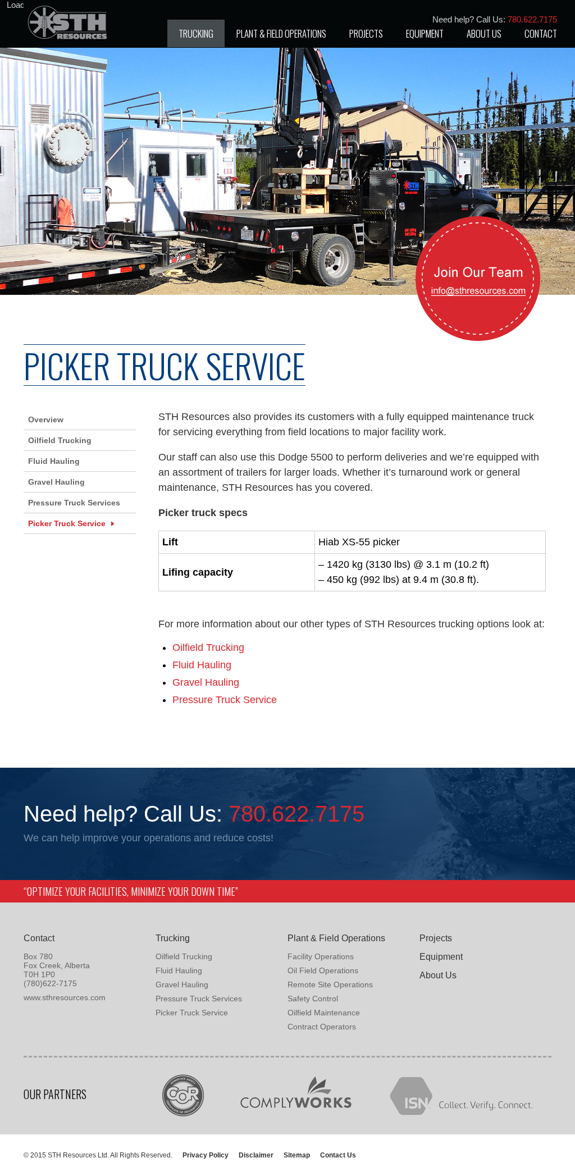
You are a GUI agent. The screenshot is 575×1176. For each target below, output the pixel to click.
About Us (484, 33)
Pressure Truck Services (74, 502)
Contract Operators (322, 1026)
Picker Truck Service (67, 523)
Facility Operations (321, 956)
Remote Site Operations (330, 984)
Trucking (196, 33)
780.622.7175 (296, 813)
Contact (540, 33)
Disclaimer (256, 1155)
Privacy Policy (205, 1155)
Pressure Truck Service (224, 699)
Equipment (425, 33)
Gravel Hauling (205, 682)
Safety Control (313, 998)
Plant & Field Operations (281, 33)
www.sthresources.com (65, 997)
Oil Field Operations (323, 970)
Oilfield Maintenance (324, 1012)
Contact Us (338, 1155)
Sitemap (297, 1155)
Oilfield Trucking (208, 647)
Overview (45, 419)
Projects (366, 33)
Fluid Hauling (201, 665)
